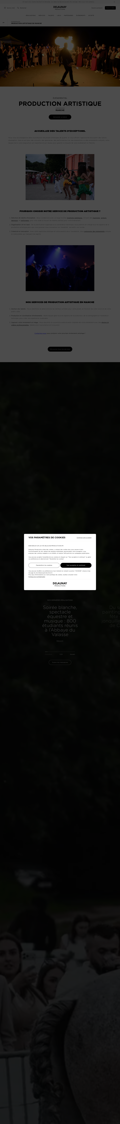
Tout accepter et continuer (75, 565)
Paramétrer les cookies (44, 565)
